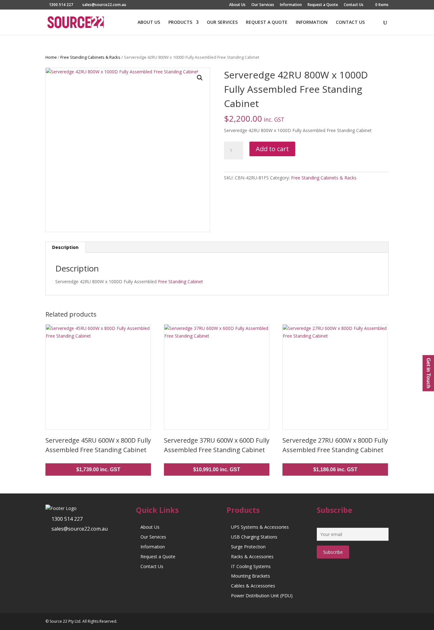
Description (65, 247)
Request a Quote (323, 5)
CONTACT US (350, 22)
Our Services (262, 5)
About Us (237, 5)
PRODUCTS (180, 22)
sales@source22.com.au (79, 528)
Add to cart (272, 148)
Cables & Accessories (253, 586)
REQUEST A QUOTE (267, 22)
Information (291, 5)
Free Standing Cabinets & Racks (90, 57)
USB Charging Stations (254, 537)
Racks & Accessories (252, 556)
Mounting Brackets (250, 576)
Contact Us (353, 5)
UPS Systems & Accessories (260, 527)
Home (51, 57)
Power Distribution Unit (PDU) (262, 596)
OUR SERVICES (222, 22)
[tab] (65, 247)
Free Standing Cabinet (180, 281)
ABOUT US (149, 22)
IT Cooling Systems (251, 566)
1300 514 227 (67, 518)
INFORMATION (312, 22)
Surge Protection (248, 547)
